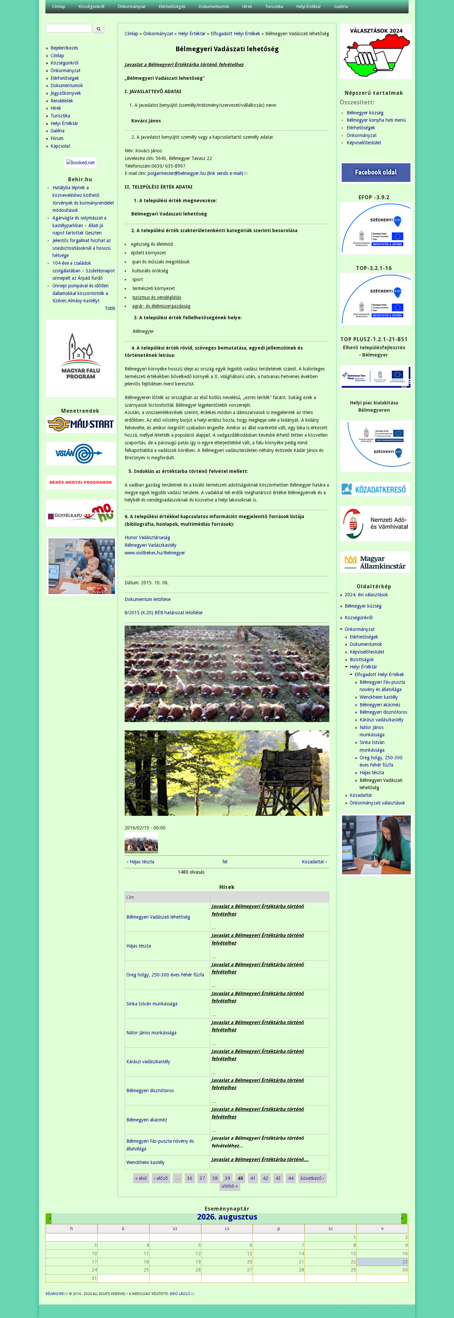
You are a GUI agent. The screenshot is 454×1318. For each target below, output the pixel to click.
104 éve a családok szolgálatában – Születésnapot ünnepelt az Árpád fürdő (84, 270)
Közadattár (361, 795)
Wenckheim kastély (145, 1162)
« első (141, 1178)
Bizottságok (362, 659)
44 (290, 1178)
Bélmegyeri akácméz (146, 1119)
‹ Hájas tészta (140, 861)
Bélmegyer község (365, 112)
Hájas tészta (138, 946)
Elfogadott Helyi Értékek (235, 33)
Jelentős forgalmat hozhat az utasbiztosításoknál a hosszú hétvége (82, 248)
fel (224, 861)
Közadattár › (314, 861)
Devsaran (399, 1311)
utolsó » (230, 1186)
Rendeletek (62, 100)
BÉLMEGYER (57, 1294)
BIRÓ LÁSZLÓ (182, 1294)
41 (253, 1178)
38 (215, 1178)
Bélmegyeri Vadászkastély (150, 545)
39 (227, 1178)
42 (265, 1178)
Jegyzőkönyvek (66, 93)
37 (202, 1178)
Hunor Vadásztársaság (147, 537)
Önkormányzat (132, 6)
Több (110, 308)
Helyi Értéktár (308, 6)
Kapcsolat (60, 146)
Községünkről (91, 6)
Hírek (247, 6)
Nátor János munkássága (151, 1032)
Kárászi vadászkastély (148, 1061)
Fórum (57, 138)
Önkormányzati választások (377, 802)
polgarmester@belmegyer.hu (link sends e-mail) (197, 173)
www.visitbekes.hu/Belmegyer (155, 552)
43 (278, 1178)
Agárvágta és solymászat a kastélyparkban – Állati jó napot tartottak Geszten (79, 225)
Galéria (341, 6)
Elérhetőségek (172, 6)
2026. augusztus (227, 1217)
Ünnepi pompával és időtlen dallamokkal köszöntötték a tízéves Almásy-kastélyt (81, 293)
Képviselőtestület (364, 142)
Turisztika (274, 6)
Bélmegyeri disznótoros (150, 1090)
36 (189, 1178)
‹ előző (161, 1178)
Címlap (58, 6)
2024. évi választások (366, 594)
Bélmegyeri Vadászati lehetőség (158, 917)
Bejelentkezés (64, 48)
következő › (312, 1178)
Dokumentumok (214, 6)
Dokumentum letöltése (147, 599)
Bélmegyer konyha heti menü (376, 120)
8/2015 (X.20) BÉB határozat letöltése (163, 612)
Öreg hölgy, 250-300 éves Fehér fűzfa (165, 974)
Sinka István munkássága (151, 1003)
